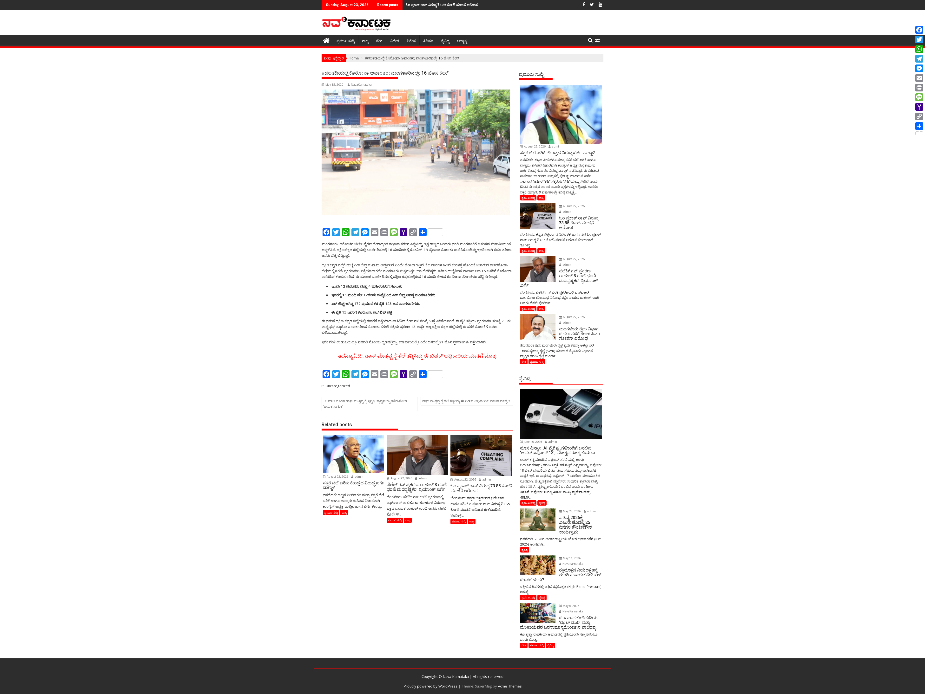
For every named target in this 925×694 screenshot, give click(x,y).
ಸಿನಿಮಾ (428, 41)
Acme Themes (510, 686)
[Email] (919, 78)
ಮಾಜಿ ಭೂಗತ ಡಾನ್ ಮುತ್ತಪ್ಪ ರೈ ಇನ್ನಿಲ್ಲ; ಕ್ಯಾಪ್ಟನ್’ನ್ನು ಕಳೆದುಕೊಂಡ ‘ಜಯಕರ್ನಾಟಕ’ (365, 404)
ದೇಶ (379, 41)
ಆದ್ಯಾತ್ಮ (462, 41)
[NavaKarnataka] (326, 40)
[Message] (919, 97)
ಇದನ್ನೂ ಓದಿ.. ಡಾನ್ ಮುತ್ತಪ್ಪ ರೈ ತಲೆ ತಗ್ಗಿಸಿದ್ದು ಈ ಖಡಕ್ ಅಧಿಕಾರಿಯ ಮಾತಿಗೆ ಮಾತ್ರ (417, 356)
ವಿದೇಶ (394, 41)
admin (358, 477)
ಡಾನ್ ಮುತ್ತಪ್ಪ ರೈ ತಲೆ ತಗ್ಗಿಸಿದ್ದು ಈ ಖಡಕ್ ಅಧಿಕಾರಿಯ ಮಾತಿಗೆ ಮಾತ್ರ (464, 401)
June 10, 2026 (532, 442)
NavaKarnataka (361, 85)
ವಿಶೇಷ (411, 41)
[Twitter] (919, 39)
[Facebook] (919, 30)
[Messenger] (919, 68)
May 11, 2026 (571, 558)
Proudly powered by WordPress (430, 686)
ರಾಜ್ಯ (365, 41)
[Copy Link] (919, 116)
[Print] (919, 87)
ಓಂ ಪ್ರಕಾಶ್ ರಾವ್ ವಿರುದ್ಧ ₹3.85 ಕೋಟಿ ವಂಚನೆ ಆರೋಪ (442, 4)
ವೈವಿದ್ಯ (445, 41)
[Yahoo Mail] (919, 107)
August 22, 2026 (337, 477)
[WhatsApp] (919, 49)
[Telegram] (919, 59)
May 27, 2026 (571, 511)
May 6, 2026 (570, 606)
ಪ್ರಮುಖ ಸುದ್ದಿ (346, 41)
